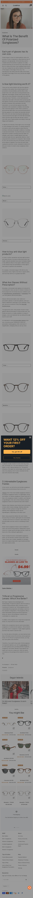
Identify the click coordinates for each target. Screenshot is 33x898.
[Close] (30, 437)
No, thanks (16, 458)
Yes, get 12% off (17, 452)
